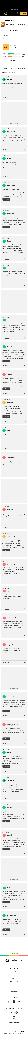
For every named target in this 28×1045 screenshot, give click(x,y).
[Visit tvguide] (14, 1018)
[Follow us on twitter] (19, 1002)
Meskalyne (9, 835)
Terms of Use (14, 988)
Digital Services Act (14, 985)
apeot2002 (9, 402)
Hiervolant (8, 780)
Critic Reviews (5, 30)
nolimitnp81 (9, 185)
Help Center (14, 975)
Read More (6, 199)
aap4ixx (8, 158)
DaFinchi (8, 888)
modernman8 (10, 618)
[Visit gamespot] (14, 1013)
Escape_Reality (10, 536)
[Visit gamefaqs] (14, 1023)
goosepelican (10, 916)
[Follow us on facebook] (8, 1002)
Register (23, 13)
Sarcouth (8, 807)
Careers (14, 978)
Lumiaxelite (9, 697)
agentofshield (10, 591)
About (14, 972)
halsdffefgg (9, 131)
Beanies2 (8, 79)
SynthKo (8, 375)
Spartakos (8, 347)
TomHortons (9, 457)
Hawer (7, 320)
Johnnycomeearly (11, 725)
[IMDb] (22, 1031)
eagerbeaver (9, 564)
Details (21, 30)
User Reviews (14, 30)
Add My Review (14, 60)
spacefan (8, 509)
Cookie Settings (14, 991)
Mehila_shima (9, 268)
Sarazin (8, 241)
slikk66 (8, 430)
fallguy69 (8, 645)
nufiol (7, 752)
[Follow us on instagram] (14, 1002)
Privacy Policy (14, 981)
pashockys (9, 213)
